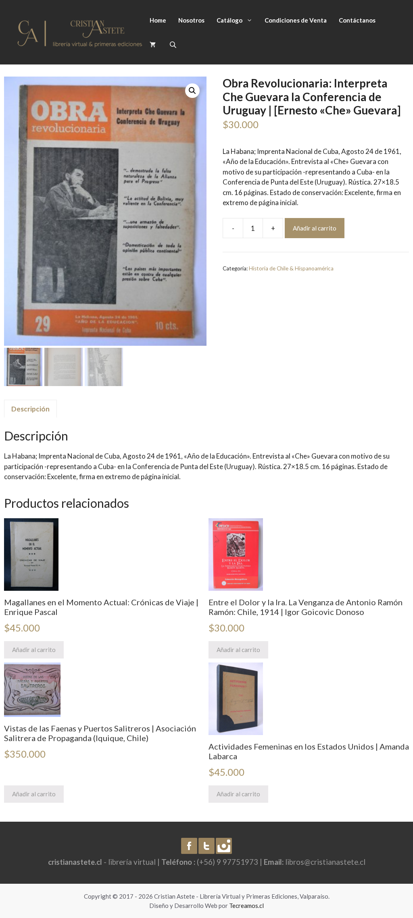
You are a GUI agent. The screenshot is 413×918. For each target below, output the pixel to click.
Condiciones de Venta (296, 20)
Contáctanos (357, 20)
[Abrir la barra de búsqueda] (174, 44)
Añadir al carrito (314, 228)
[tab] (30, 408)
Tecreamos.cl (246, 905)
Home (158, 20)
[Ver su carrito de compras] (153, 44)
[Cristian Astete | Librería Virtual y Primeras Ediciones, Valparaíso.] (80, 31)
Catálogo (229, 20)
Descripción (30, 409)
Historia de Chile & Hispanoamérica (291, 268)
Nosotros (191, 20)
